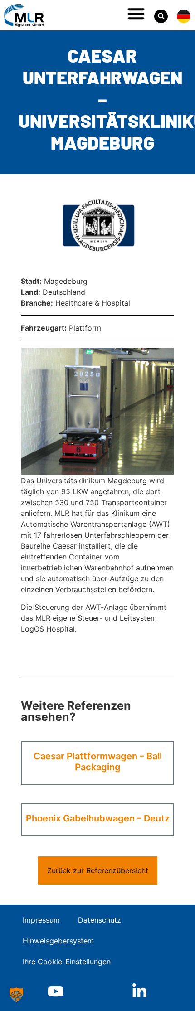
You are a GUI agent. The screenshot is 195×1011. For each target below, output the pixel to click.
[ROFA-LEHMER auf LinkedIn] (139, 991)
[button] (136, 13)
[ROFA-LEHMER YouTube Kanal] (55, 991)
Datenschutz (99, 919)
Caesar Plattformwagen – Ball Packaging (98, 762)
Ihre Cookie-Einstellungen (67, 961)
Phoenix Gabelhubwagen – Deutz (98, 818)
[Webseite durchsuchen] (161, 16)
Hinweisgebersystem (58, 940)
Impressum (41, 919)
